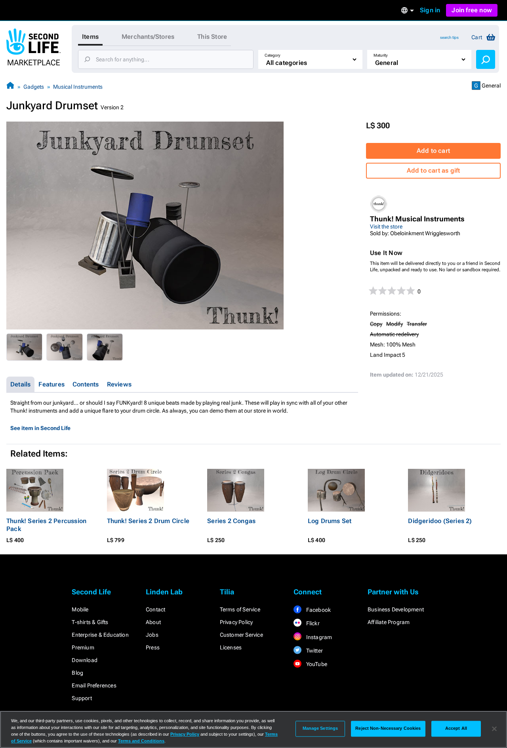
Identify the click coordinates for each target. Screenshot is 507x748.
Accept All (456, 728)
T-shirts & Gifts (90, 622)
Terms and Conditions (141, 740)
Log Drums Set (330, 521)
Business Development (396, 609)
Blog (77, 673)
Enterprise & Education (100, 635)
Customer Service (241, 635)
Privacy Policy (236, 622)
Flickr (312, 623)
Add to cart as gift (433, 170)
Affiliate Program (389, 622)
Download (84, 660)
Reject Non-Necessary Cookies (388, 728)
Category (272, 55)
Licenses (231, 647)
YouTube (316, 664)
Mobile (80, 609)
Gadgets (33, 87)
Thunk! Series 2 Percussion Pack (46, 525)
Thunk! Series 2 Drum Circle (148, 521)
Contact (155, 609)
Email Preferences (94, 685)
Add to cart (433, 150)
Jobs (152, 635)
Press (153, 647)
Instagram (318, 637)
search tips (449, 37)
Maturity (381, 55)
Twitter (314, 650)
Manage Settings (320, 728)
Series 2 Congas (231, 521)
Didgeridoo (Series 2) (440, 521)
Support (81, 698)
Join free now (472, 10)
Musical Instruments (78, 87)
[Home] (10, 86)
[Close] (494, 728)
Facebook (318, 610)
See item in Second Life (40, 428)
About (153, 622)
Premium (83, 647)
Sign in (430, 10)
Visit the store (386, 226)
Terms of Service (240, 609)
